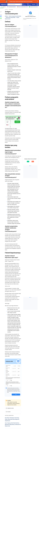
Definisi (6, 16)
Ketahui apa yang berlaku (10, 17)
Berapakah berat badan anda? (8, 375)
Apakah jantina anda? (8, 366)
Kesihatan (6, 9)
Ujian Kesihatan (11, 9)
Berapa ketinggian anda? (7, 371)
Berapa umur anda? (8, 368)
